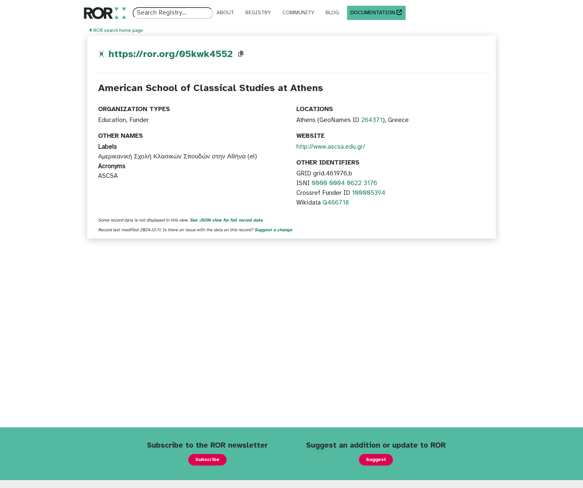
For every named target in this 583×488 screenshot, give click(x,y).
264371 (372, 120)
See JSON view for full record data (226, 220)
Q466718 (335, 202)
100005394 (368, 193)
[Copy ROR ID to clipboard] (241, 54)
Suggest (376, 459)
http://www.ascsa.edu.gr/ (330, 147)
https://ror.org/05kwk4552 (170, 54)
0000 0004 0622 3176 (344, 183)
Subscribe (207, 459)
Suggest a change (273, 230)
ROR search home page (117, 30)
